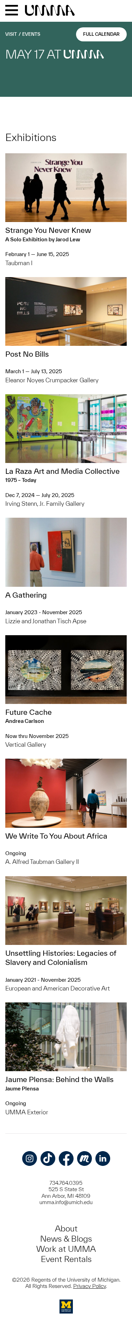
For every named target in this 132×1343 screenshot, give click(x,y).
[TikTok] (47, 1158)
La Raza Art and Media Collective (62, 471)
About (66, 1228)
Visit (11, 34)
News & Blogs (66, 1238)
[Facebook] (66, 1158)
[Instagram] (29, 1158)
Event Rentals (66, 1259)
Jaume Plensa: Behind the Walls (59, 1079)
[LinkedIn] (102, 1158)
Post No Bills (27, 354)
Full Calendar (101, 34)
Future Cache (28, 712)
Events (31, 34)
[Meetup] (84, 1158)
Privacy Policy (89, 1286)
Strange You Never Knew (48, 230)
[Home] (50, 11)
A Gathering (26, 595)
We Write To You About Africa (56, 836)
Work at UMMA (66, 1249)
